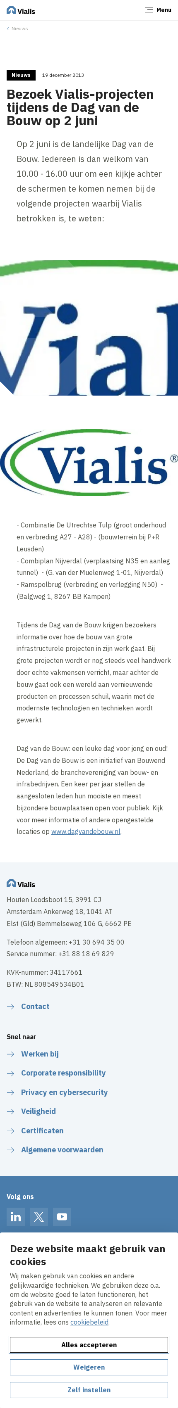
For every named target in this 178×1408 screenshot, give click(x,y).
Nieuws (20, 28)
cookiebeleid (89, 1322)
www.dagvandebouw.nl (85, 831)
